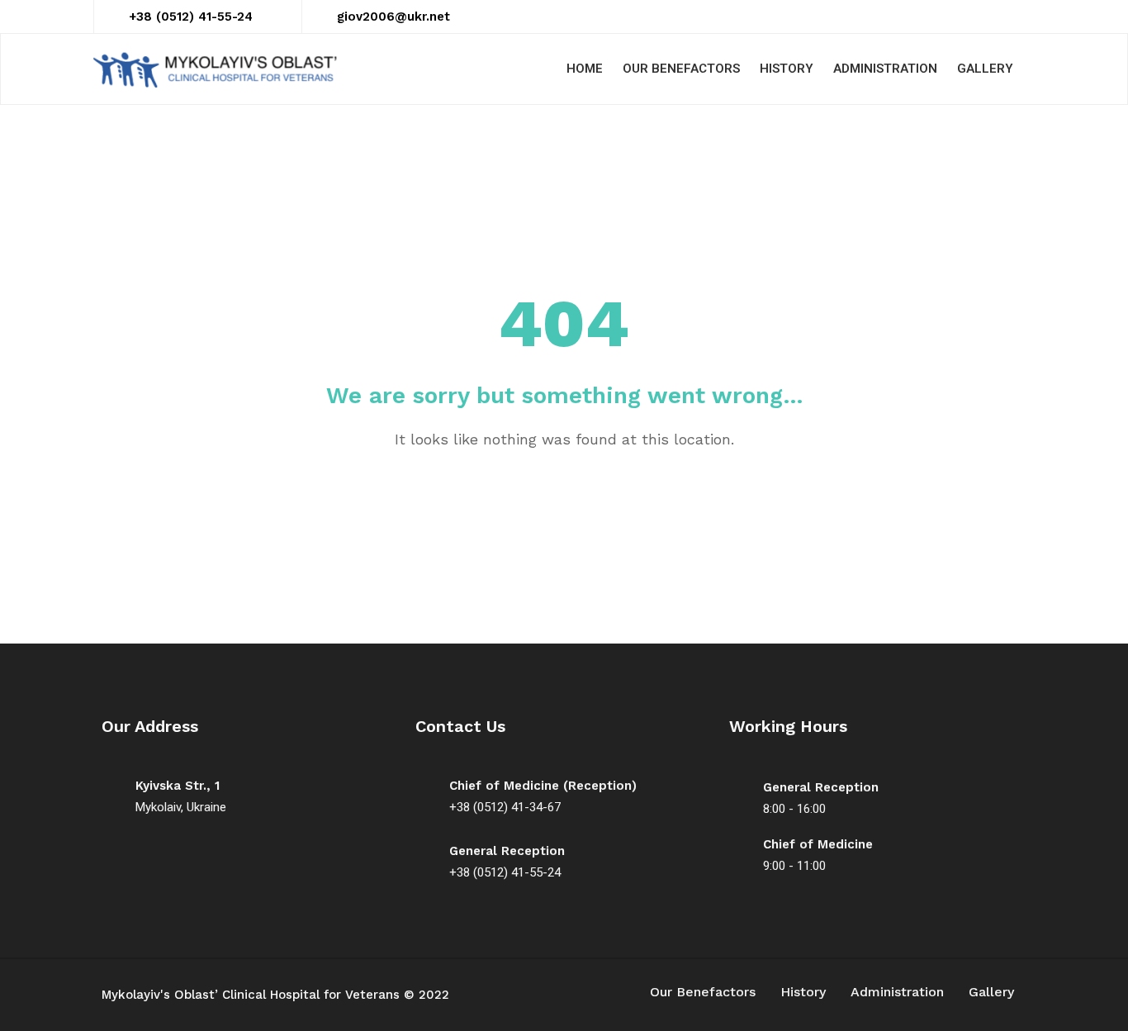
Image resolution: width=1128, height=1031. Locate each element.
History (786, 68)
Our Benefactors (681, 68)
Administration (885, 68)
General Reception (507, 850)
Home (584, 68)
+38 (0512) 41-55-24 (191, 16)
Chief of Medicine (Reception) (543, 785)
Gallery (985, 68)
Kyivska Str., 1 (177, 785)
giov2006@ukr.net (393, 16)
